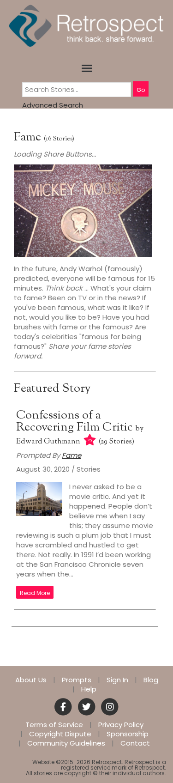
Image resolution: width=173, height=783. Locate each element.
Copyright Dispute (60, 734)
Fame (27, 137)
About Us (31, 680)
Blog (150, 680)
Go (141, 90)
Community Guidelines (66, 743)
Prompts (76, 680)
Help (88, 689)
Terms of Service (54, 724)
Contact (135, 743)
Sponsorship (128, 734)
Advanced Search (52, 105)
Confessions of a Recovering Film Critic (76, 421)
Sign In (117, 680)
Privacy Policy (120, 724)
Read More (35, 593)
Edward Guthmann (48, 442)
